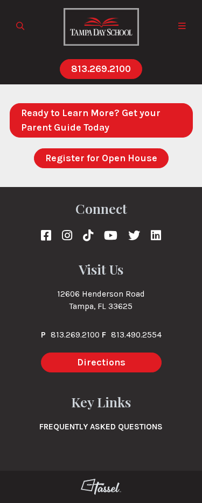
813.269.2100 (101, 69)
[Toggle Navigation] (182, 27)
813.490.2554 (136, 335)
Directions (101, 362)
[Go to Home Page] (101, 27)
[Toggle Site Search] (20, 27)
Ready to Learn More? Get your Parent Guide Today (91, 120)
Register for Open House (101, 158)
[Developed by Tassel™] (101, 487)
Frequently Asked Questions (101, 427)
